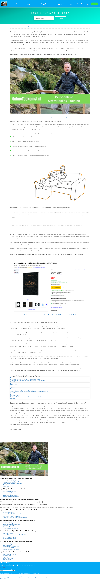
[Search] (14, 570)
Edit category (4, 577)
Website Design (26, 577)
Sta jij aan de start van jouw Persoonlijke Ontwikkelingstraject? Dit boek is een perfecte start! (50, 314)
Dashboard (12, 577)
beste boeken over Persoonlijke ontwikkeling (79, 344)
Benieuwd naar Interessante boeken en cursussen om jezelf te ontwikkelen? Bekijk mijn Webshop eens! (50, 117)
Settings (18, 577)
